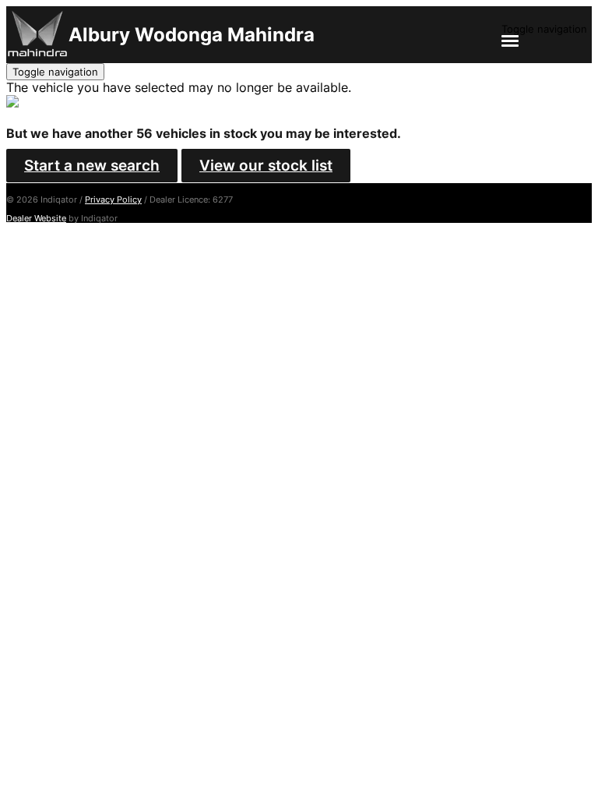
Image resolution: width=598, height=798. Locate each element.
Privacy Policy (113, 199)
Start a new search (92, 166)
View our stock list (265, 166)
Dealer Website (36, 218)
